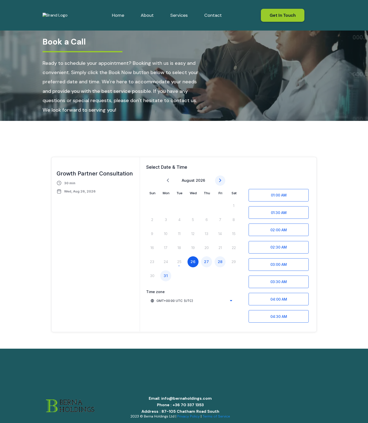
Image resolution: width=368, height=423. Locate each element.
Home (118, 15)
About (147, 15)
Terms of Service (216, 416)
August (188, 180)
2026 (200, 180)
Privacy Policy (188, 416)
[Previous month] (168, 180)
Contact (213, 15)
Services (179, 15)
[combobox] (191, 301)
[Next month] (220, 180)
